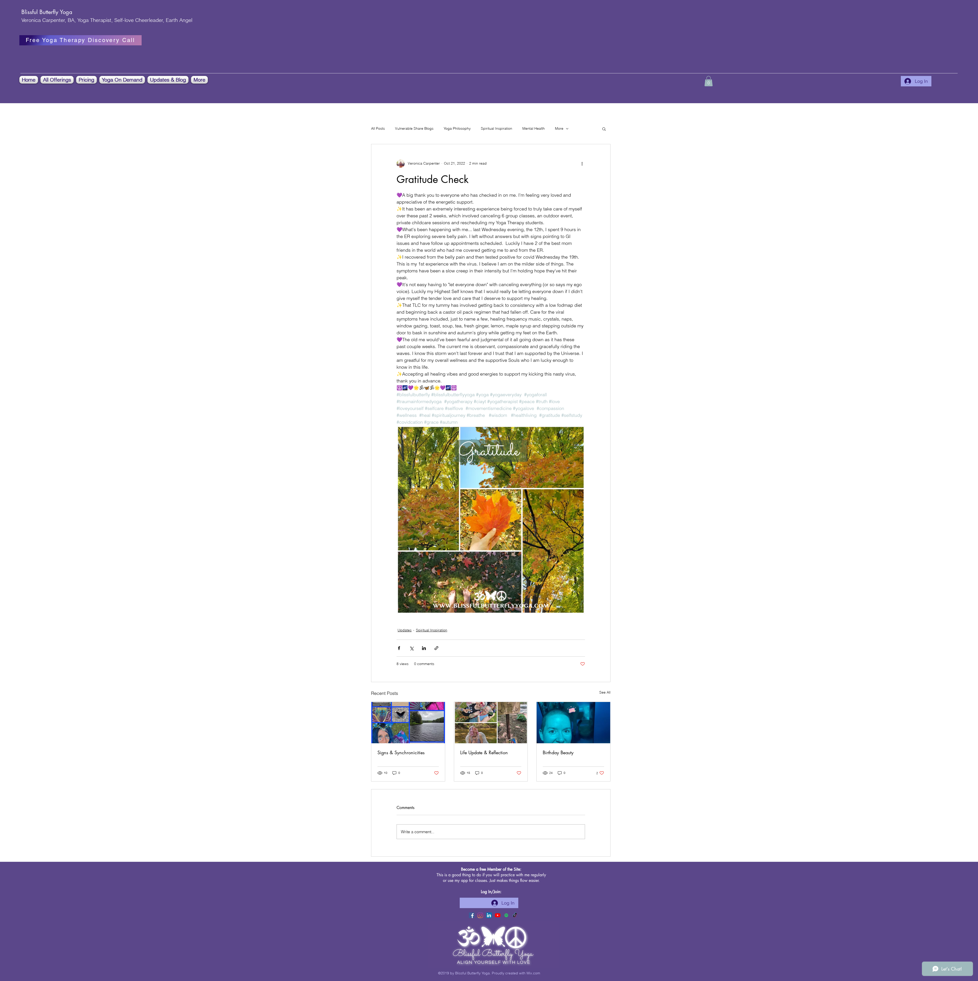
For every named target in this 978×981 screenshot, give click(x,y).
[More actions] (582, 164)
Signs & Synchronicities (401, 752)
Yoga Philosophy (457, 128)
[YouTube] (497, 915)
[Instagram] (480, 915)
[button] (57, 80)
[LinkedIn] (489, 915)
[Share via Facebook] (399, 648)
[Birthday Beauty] (573, 722)
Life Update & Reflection (484, 752)
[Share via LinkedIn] (424, 648)
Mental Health (533, 128)
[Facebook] (471, 915)
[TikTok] (515, 915)
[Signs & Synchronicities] (408, 722)
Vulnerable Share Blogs (414, 128)
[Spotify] (506, 915)
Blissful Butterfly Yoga (46, 12)
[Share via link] (436, 648)
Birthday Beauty (558, 752)
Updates (405, 630)
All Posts (378, 128)
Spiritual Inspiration (496, 128)
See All (604, 692)
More (559, 128)
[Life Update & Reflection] (491, 722)
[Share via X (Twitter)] (411, 648)
